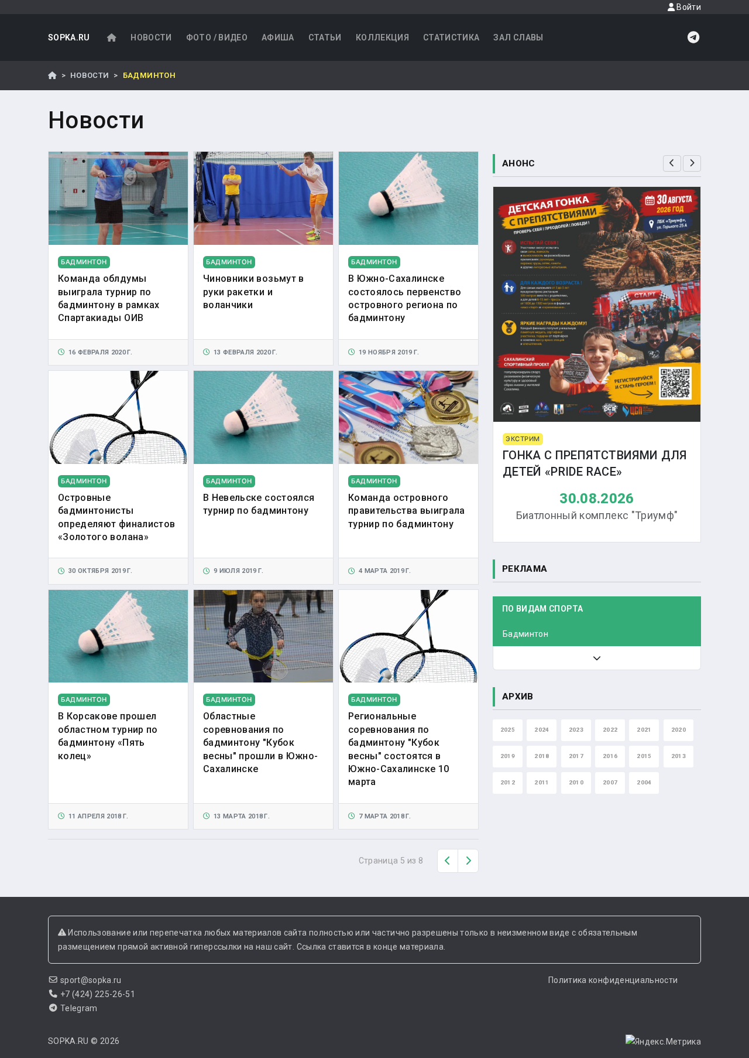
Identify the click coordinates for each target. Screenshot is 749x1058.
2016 (610, 756)
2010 (576, 782)
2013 (678, 756)
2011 (541, 782)
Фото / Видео (217, 37)
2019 (507, 756)
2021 (644, 729)
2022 (610, 729)
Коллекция (382, 37)
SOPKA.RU (69, 37)
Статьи (325, 37)
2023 (576, 729)
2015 (644, 756)
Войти (688, 7)
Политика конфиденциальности (613, 980)
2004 (644, 782)
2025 (507, 729)
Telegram (79, 1008)
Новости (150, 37)
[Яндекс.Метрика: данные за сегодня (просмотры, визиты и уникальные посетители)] (663, 1042)
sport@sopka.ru (91, 980)
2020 (678, 729)
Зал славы (518, 37)
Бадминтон (525, 634)
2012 (507, 782)
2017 (576, 756)
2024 (541, 729)
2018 (541, 756)
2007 (610, 782)
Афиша (278, 37)
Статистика (451, 37)
